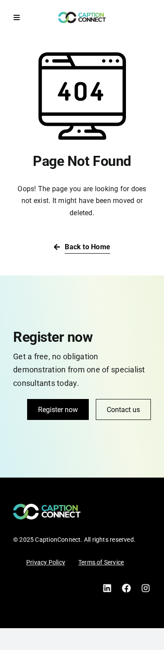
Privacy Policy (45, 562)
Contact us (123, 410)
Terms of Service (101, 562)
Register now (58, 410)
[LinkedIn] (107, 586)
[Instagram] (145, 586)
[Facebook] (126, 586)
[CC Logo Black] (82, 15)
